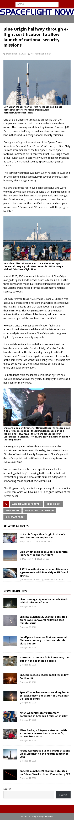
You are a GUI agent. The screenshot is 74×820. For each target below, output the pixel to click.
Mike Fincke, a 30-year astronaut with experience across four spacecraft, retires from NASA (43, 733)
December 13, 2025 (16, 53)
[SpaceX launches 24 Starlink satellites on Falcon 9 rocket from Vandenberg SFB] (10, 774)
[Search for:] (37, 4)
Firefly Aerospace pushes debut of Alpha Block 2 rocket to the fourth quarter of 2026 (45, 753)
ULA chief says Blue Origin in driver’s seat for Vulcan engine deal (42, 536)
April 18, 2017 (28, 541)
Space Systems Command (39, 510)
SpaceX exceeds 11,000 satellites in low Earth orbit (44, 676)
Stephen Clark (45, 541)
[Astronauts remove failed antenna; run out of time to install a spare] (10, 661)
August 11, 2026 (29, 760)
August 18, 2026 (29, 664)
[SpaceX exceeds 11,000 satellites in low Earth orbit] (10, 678)
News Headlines (15, 591)
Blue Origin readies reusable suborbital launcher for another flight (44, 553)
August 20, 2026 (29, 627)
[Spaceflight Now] (37, 13)
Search (7, 788)
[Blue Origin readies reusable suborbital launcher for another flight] (10, 555)
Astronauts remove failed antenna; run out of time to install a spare (44, 659)
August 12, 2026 (29, 740)
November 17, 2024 (31, 579)
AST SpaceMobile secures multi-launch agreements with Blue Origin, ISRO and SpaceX (44, 572)
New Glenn (12, 510)
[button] (69, 19)
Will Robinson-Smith (40, 53)
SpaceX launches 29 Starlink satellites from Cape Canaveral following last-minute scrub (43, 620)
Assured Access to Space (26, 504)
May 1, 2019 (27, 559)
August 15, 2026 (29, 702)
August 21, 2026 (29, 606)
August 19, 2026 (29, 647)
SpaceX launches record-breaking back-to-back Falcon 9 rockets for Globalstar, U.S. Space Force (44, 695)
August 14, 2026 (29, 720)
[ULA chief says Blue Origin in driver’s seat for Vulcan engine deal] (10, 538)
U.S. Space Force (15, 517)
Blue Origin (53, 504)
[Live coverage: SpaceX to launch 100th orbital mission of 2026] (10, 603)
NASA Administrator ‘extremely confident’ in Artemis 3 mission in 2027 (43, 714)
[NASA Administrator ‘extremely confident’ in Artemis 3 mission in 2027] (10, 716)
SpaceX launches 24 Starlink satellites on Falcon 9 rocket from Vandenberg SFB (45, 772)
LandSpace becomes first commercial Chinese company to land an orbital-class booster (43, 640)
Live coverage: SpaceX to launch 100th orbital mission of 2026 (43, 601)
